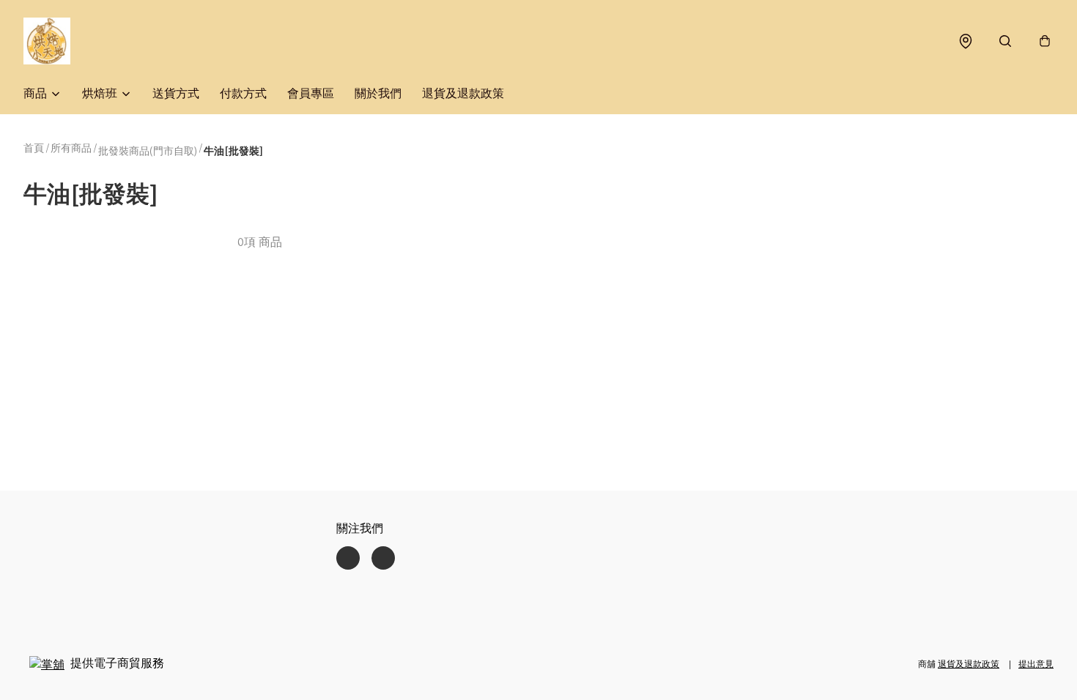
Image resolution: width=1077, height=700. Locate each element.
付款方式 (243, 93)
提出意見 (1036, 663)
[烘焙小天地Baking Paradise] (46, 41)
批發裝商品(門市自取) (147, 150)
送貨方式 (175, 93)
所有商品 (71, 147)
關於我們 (378, 93)
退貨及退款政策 (463, 93)
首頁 (33, 147)
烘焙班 (99, 93)
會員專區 (310, 93)
